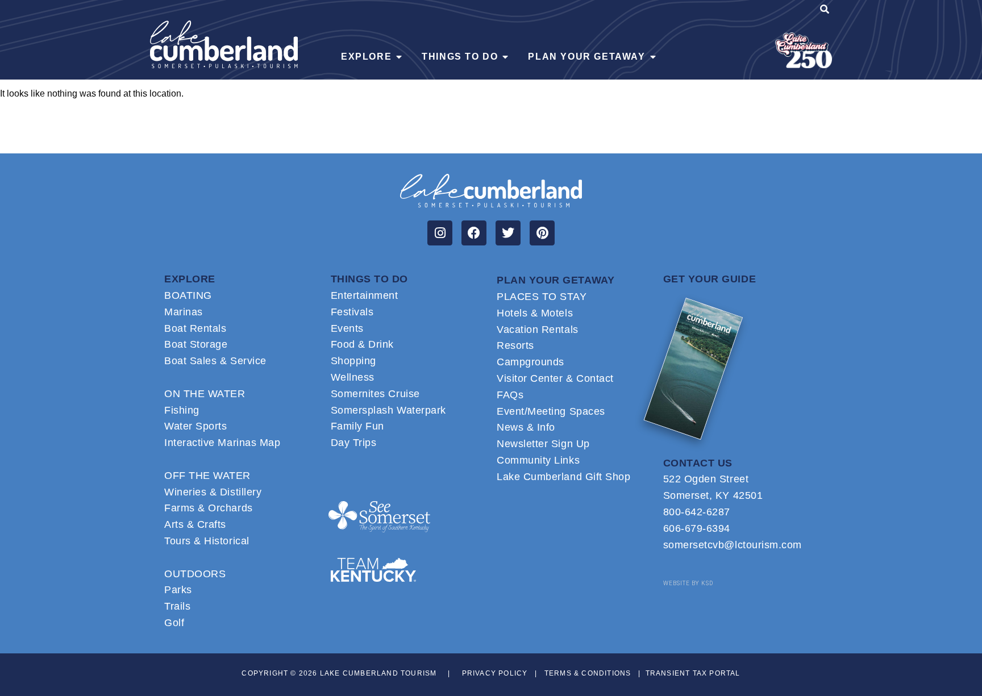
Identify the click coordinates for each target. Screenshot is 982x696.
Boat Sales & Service (215, 360)
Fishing (181, 410)
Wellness (353, 377)
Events (347, 328)
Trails (177, 606)
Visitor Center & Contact (555, 378)
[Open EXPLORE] (398, 57)
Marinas (183, 312)
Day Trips (354, 442)
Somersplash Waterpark (388, 410)
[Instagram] (439, 232)
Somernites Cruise (375, 393)
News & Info (526, 427)
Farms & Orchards (208, 508)
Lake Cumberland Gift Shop (564, 476)
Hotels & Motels (535, 313)
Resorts (515, 345)
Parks (178, 589)
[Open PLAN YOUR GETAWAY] (653, 57)
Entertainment (364, 295)
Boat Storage (195, 344)
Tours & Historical (206, 541)
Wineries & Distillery (212, 492)
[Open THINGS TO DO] (505, 57)
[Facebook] (473, 232)
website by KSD (688, 583)
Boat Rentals (195, 328)
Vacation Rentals (538, 329)
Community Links (538, 460)
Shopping (353, 360)
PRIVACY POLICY (495, 673)
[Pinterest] (542, 232)
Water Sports (195, 426)
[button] (824, 11)
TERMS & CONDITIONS (587, 673)
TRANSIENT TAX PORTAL (693, 673)
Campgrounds (530, 362)
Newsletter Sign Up (543, 443)
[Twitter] (508, 232)
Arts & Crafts (195, 524)
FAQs (510, 395)
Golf (174, 622)
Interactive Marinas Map (222, 442)
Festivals (352, 312)
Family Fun (357, 426)
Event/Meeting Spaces (551, 411)
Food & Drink (362, 344)
